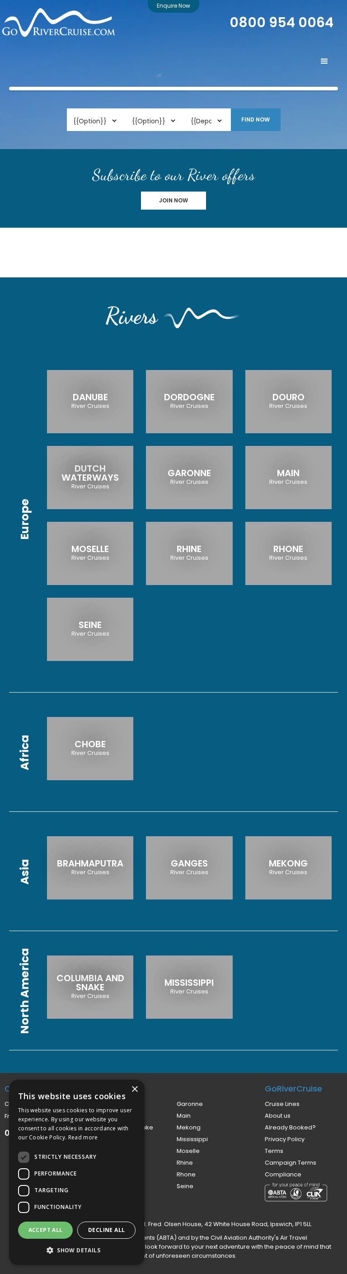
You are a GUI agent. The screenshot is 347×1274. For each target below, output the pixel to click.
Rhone (186, 1175)
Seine (185, 1186)
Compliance (283, 1175)
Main (184, 1116)
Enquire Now (173, 5)
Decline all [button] (106, 1230)
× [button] (134, 1089)
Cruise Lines (282, 1104)
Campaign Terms (290, 1163)
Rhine (185, 1163)
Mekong (189, 1128)
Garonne (190, 1104)
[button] (324, 61)
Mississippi (192, 1139)
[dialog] (77, 1172)
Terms (274, 1151)
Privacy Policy (285, 1139)
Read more (83, 1137)
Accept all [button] (45, 1230)
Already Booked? (290, 1128)
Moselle (188, 1151)
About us (278, 1116)
